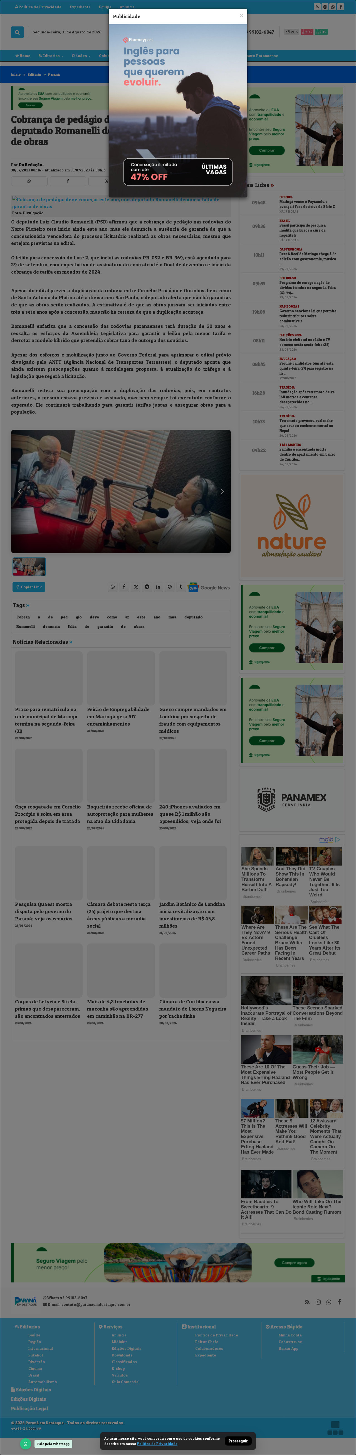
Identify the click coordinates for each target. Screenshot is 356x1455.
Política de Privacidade (157, 1443)
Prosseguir (238, 1441)
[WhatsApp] (25, 1443)
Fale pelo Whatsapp (53, 1444)
